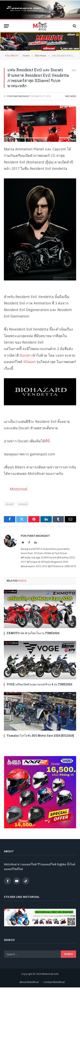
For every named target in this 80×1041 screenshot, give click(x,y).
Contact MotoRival (54, 982)
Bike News (70, 96)
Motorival (18, 489)
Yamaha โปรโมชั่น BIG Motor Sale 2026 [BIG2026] (40, 735)
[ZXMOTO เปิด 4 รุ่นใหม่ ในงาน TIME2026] (40, 609)
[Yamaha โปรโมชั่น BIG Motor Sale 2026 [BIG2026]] (40, 711)
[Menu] (6, 26)
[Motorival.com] (40, 26)
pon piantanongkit (18, 96)
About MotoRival (29, 982)
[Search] (74, 26)
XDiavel (29, 361)
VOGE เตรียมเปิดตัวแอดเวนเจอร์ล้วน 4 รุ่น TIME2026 (39, 684)
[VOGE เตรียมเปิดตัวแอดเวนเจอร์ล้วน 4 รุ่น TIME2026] (40, 660)
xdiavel (22, 504)
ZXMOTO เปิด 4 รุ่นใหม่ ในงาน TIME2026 (33, 633)
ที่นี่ (47, 441)
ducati (9, 504)
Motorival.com (50, 974)
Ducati (25, 355)
